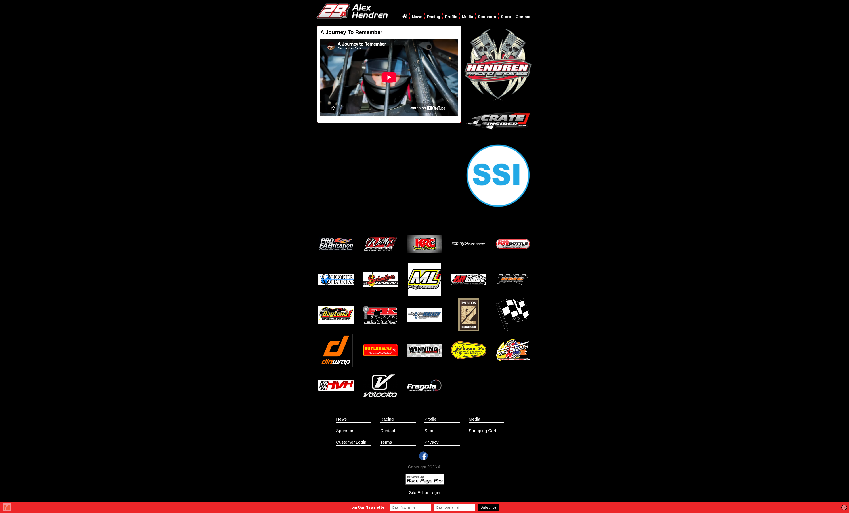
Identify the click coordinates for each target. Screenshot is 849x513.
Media (467, 17)
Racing (433, 17)
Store (506, 17)
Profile (451, 17)
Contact (523, 17)
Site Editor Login (424, 492)
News (417, 17)
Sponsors (487, 17)
